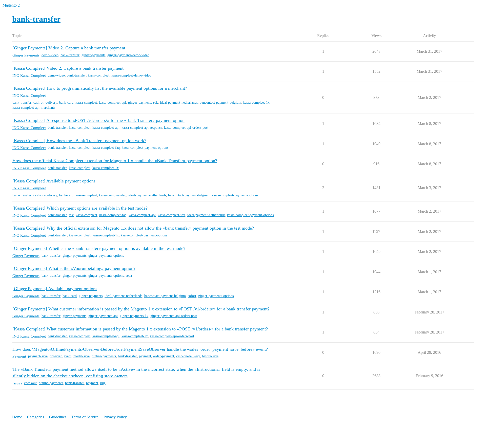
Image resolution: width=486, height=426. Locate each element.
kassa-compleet (98, 75)
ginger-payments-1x (134, 316)
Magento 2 (11, 5)
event (67, 356)
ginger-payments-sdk (143, 102)
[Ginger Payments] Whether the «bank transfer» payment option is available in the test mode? (98, 248)
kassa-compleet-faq (106, 148)
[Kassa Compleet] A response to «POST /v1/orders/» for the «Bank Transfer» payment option (98, 120)
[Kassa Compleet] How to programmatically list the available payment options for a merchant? (99, 88)
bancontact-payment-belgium (220, 102)
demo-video (50, 55)
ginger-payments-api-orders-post (173, 316)
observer (56, 356)
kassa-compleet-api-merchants (33, 107)
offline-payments (104, 356)
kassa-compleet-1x (256, 102)
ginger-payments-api (103, 316)
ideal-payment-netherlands (179, 102)
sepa (129, 275)
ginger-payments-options (106, 255)
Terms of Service (84, 417)
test (71, 215)
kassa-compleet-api (112, 102)
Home (17, 417)
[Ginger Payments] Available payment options (54, 288)
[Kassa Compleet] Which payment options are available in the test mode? (80, 208)
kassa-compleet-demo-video (131, 75)
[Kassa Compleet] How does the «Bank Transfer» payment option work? (79, 140)
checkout (30, 383)
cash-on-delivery (45, 102)
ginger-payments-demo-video (128, 55)
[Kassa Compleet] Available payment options (53, 180)
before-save (210, 356)
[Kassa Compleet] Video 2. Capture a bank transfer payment (68, 68)
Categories (35, 417)
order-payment (163, 356)
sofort (192, 296)
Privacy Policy (115, 417)
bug (103, 383)
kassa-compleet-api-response (142, 127)
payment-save (38, 356)
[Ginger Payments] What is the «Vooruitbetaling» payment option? (73, 268)
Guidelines (57, 417)
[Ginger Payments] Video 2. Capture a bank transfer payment (68, 47)
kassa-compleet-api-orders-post (186, 127)
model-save (81, 356)
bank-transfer (69, 55)
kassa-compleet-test (171, 215)
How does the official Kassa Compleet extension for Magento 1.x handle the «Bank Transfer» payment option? (114, 160)
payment (145, 356)
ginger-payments (93, 55)
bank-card (66, 102)
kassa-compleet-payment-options (145, 148)
